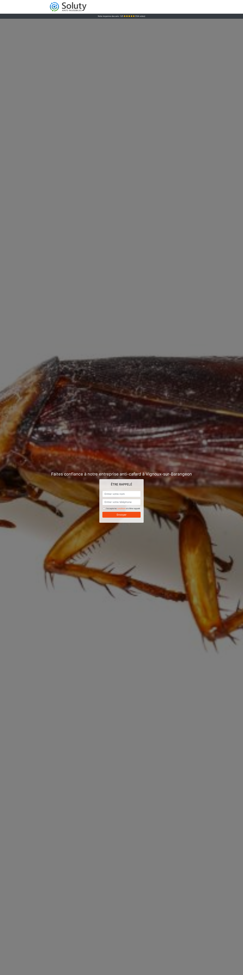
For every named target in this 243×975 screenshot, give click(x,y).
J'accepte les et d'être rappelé (123, 508)
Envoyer (121, 514)
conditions (121, 508)
